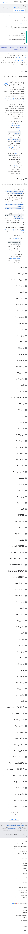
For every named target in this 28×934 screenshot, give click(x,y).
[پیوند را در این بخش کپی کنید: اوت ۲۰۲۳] (16, 484)
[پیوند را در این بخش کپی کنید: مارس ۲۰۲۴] (14, 435)
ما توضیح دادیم (17, 238)
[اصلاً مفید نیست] (15, 20)
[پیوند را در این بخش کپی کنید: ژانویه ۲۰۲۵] (14, 367)
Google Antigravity (22, 890)
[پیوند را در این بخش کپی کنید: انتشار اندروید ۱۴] (10, 472)
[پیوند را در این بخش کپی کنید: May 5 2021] (13, 590)
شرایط (25, 926)
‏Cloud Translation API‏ (14, 7)
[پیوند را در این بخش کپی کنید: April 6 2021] (13, 596)
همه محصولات (24, 920)
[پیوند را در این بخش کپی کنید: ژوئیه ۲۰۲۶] (15, 71)
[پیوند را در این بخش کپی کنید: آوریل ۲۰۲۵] (14, 348)
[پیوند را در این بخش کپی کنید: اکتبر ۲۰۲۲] (15, 509)
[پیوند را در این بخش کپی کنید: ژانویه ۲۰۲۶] (14, 298)
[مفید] (18, 20)
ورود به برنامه (5, 2)
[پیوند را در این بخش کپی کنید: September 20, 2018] (5, 769)
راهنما (24, 17)
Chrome (25, 882)
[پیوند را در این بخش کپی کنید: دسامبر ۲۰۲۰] (13, 621)
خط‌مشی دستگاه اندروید (21, 57)
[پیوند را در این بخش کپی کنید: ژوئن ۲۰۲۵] (15, 336)
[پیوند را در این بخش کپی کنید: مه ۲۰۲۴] (17, 422)
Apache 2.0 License (14, 827)
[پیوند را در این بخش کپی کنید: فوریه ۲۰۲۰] (14, 676)
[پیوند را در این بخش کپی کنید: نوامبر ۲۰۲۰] (14, 627)
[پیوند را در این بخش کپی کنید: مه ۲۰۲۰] (17, 658)
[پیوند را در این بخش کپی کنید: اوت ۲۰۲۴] (16, 404)
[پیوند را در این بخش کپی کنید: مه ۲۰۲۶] (17, 267)
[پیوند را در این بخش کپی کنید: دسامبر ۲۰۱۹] (13, 689)
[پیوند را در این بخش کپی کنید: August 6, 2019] (10, 714)
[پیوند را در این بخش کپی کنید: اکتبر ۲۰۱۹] (15, 701)
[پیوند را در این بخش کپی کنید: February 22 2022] (8, 552)
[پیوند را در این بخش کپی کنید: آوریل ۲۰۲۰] (14, 664)
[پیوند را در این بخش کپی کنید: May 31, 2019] (12, 726)
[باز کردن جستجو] (10, 2)
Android (25, 880)
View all (25, 897)
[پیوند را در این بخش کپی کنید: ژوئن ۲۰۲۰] (15, 652)
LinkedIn (25, 868)
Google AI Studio (23, 887)
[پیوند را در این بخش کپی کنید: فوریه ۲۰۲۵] (14, 360)
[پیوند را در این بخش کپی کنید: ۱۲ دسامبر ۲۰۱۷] (11, 806)
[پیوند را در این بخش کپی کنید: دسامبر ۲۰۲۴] (13, 373)
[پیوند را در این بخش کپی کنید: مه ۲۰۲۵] (17, 342)
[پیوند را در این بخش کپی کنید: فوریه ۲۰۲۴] (14, 441)
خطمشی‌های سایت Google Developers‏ (15, 828)
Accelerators (23, 851)
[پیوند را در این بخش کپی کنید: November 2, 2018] (7, 763)
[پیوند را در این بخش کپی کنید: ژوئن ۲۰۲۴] (15, 416)
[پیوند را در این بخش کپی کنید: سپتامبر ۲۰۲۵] (13, 317)
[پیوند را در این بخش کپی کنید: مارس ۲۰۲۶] (14, 286)
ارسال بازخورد (22, 23)
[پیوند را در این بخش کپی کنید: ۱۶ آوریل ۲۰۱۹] (12, 738)
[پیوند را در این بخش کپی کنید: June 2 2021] (12, 583)
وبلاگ (25, 860)
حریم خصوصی (20, 926)
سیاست (14, 131)
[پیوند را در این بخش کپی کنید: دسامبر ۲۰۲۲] (13, 503)
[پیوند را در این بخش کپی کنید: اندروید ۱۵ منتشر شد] (8, 398)
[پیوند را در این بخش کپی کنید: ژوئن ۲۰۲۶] (15, 179)
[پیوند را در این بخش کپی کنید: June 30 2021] (11, 577)
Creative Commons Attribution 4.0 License (15, 825)
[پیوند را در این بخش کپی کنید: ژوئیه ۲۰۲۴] (15, 410)
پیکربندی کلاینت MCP (15, 258)
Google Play (24, 895)
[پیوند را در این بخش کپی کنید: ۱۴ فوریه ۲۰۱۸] (12, 800)
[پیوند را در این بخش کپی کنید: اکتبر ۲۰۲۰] (15, 633)
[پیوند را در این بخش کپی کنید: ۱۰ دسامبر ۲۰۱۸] (11, 757)
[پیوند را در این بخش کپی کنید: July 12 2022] (12, 515)
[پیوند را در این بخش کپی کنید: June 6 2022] (12, 528)
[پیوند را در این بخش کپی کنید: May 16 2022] (12, 540)
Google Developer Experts (20, 848)
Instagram (24, 865)
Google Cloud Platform (21, 915)
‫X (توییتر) (24, 870)
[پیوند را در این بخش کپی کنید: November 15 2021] (7, 565)
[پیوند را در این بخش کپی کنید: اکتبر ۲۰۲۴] (15, 385)
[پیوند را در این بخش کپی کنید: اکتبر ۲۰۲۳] (15, 466)
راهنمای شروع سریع (16, 165)
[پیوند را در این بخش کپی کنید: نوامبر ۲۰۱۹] (14, 695)
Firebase (25, 885)
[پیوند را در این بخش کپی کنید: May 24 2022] (12, 534)
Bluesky (25, 863)
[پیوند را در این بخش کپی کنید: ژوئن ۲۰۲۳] (15, 497)
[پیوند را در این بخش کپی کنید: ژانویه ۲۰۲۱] (14, 614)
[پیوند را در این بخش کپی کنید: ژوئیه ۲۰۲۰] (15, 645)
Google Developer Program (20, 843)
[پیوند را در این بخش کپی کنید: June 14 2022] (11, 521)
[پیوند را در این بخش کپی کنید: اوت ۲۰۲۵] (16, 323)
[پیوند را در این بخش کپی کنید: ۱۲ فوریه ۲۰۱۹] (12, 751)
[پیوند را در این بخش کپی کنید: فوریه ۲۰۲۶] (14, 292)
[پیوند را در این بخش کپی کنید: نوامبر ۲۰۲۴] (14, 379)
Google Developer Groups (20, 846)
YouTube (24, 873)
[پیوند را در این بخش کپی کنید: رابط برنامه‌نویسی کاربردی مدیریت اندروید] (25, 79)
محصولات (18, 15)
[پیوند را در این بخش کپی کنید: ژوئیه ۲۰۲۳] (15, 490)
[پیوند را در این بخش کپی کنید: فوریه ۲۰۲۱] (14, 608)
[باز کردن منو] (24, 2)
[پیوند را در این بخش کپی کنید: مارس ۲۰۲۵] (14, 354)
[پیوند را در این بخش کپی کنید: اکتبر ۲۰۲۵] (15, 311)
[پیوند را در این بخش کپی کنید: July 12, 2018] (12, 782)
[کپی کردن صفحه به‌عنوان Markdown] (6, 27)
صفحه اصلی (24, 15)
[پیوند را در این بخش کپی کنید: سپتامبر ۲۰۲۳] (13, 478)
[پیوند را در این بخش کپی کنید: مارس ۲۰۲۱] (14, 602)
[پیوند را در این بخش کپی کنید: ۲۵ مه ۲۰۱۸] (14, 788)
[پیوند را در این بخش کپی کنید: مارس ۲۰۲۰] (14, 670)
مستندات (16, 153)
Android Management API (16, 2)
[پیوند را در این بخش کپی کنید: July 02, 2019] (11, 720)
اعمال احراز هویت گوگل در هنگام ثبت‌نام (15, 125)
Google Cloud (23, 892)
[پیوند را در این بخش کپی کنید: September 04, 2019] (5, 707)
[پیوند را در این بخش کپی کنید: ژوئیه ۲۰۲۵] (15, 329)
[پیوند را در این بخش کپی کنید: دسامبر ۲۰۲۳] (13, 453)
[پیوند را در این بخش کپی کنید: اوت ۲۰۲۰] (16, 639)
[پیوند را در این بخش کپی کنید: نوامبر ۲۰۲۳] (14, 459)
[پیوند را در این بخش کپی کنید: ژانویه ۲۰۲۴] (14, 447)
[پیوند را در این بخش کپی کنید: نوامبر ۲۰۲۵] (14, 305)
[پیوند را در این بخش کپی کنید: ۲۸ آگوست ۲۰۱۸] (11, 776)
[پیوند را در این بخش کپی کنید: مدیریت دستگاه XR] (9, 280)
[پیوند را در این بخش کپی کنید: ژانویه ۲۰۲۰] (14, 683)
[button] (14, 71)
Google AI (24, 917)
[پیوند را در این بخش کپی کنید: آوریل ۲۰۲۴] (14, 429)
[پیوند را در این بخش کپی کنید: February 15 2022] (8, 559)
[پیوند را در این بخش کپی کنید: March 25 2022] (10, 546)
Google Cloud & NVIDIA (21, 853)
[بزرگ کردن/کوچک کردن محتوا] (19, 32)
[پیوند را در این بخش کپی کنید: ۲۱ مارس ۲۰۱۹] (12, 745)
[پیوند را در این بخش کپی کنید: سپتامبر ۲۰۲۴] (13, 391)
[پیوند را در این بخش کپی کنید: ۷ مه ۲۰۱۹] (15, 732)
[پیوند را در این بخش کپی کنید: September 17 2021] (6, 571)
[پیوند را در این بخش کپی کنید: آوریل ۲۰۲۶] (14, 274)
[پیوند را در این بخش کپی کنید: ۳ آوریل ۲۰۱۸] (13, 794)
